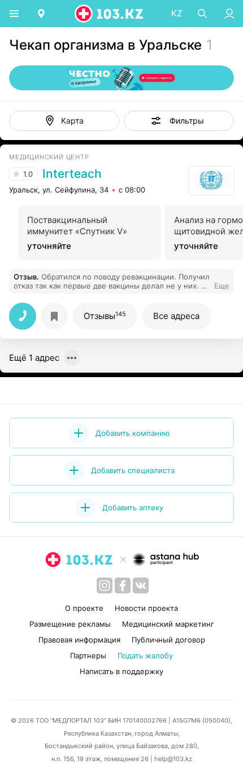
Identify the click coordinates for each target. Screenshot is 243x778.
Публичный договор (168, 639)
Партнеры (88, 655)
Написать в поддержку (121, 671)
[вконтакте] (141, 585)
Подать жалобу (145, 655)
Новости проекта (146, 608)
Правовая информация (79, 639)
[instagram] (104, 585)
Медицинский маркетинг (168, 623)
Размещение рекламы (70, 623)
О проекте (84, 608)
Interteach (72, 174)
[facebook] (123, 585)
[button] (179, 121)
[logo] (110, 13)
